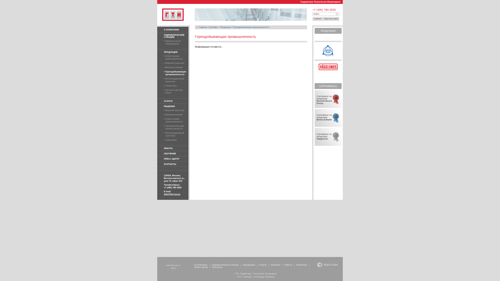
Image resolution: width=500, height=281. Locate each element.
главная (317, 19)
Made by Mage (331, 264)
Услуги (168, 101)
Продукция (171, 52)
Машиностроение (174, 67)
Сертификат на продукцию (324, 99)
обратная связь (331, 19)
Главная (203, 27)
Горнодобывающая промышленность (251, 27)
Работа (168, 148)
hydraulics (213, 27)
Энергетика (171, 85)
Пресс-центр (171, 159)
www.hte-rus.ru (173, 265)
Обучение (170, 153)
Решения (169, 106)
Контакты (170, 164)
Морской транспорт (175, 63)
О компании (171, 29)
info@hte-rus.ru (172, 194)
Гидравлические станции (174, 36)
